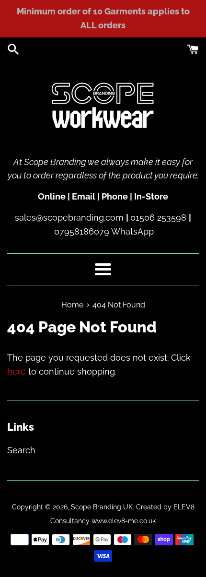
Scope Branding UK (102, 507)
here (16, 371)
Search (21, 450)
